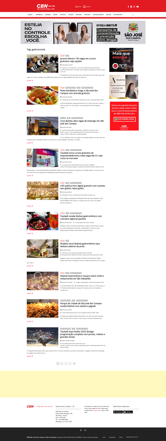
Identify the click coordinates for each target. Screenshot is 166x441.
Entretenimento (70, 87)
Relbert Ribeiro (71, 437)
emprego (76, 132)
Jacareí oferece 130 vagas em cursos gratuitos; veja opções (78, 60)
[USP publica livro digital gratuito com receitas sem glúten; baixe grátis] (42, 191)
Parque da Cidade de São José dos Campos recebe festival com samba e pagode (81, 304)
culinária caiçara (66, 253)
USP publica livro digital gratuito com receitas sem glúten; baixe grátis (82, 187)
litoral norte (79, 255)
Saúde (55, 14)
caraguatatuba (84, 282)
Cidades (48, 14)
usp (94, 195)
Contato (121, 437)
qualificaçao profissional (95, 69)
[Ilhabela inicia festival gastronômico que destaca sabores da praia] (42, 248)
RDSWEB (78, 437)
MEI (66, 167)
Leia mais (31, 80)
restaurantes (86, 255)
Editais (108, 14)
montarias (67, 345)
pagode (84, 312)
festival (95, 282)
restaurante (89, 132)
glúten (86, 195)
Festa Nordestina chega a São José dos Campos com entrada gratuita (79, 92)
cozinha (71, 132)
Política (63, 14)
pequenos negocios (73, 167)
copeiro (66, 132)
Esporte (79, 14)
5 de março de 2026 (66, 309)
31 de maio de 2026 (66, 162)
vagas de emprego (81, 134)
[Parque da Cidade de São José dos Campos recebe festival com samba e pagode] (42, 308)
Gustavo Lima (78, 343)
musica (88, 100)
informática (77, 69)
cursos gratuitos (72, 68)
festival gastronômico (81, 253)
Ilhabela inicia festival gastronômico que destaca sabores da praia (80, 245)
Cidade (62, 55)
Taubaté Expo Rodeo (84, 345)
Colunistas (117, 14)
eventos (73, 253)
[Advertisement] (83, 384)
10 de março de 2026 (66, 282)
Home (30, 14)
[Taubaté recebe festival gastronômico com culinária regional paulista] (42, 221)
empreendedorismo (76, 165)
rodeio (76, 345)
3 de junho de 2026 (66, 127)
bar (94, 130)
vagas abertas (73, 134)
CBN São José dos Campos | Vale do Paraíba (41, 437)
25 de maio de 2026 (66, 192)
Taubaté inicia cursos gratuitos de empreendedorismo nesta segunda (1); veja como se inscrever (81, 155)
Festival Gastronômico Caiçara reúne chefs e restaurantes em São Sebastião (82, 277)
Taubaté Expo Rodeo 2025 (97, 345)
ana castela (65, 343)
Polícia (70, 14)
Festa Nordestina (75, 100)
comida (75, 195)
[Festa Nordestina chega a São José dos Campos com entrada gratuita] (42, 95)
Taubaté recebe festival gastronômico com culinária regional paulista (81, 217)
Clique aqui (96, 410)
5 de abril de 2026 (66, 250)
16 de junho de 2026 (66, 97)
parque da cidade (90, 312)
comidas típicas (66, 100)
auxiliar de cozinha (88, 130)
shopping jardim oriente (97, 100)
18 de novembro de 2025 (68, 340)
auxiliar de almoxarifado (68, 130)
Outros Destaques (87, 87)
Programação (98, 14)
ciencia (71, 195)
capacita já (65, 68)
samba (97, 312)
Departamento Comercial (132, 437)
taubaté (97, 167)
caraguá (78, 282)
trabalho (67, 134)
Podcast (87, 14)
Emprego (39, 14)
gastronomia (69, 69)
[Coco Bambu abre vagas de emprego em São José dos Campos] (42, 126)
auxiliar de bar (79, 130)
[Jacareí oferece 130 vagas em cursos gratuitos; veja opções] (42, 63)
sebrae (93, 167)
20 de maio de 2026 (66, 222)
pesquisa (90, 195)
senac (88, 222)
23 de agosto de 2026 (67, 65)
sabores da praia (94, 255)
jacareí (82, 69)
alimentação (65, 195)
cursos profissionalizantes (83, 68)
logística (86, 69)
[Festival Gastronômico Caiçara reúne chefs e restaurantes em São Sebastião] (42, 281)
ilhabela (74, 255)
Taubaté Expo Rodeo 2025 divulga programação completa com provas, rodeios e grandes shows (82, 334)
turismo (102, 167)
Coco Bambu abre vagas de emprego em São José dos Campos (82, 122)
